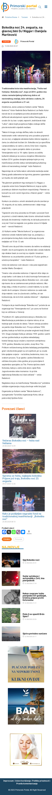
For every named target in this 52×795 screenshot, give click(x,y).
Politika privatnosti (40, 781)
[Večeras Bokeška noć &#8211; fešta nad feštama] (24, 426)
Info (24, 631)
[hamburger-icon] (46, 7)
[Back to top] (47, 774)
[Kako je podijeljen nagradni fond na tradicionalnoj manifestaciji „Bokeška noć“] (24, 499)
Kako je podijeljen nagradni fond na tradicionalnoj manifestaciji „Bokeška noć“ (23, 516)
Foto (24, 557)
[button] (39, 7)
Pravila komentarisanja (26, 783)
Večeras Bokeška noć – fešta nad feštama (20, 442)
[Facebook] (4, 532)
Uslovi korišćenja (23, 781)
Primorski (18, 539)
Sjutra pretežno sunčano (35, 633)
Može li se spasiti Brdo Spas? (33, 615)
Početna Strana (11, 17)
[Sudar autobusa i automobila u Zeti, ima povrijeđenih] (11, 578)
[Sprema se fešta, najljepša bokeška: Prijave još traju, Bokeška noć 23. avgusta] (24, 461)
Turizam (24, 17)
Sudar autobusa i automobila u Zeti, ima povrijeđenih (33, 578)
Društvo (26, 573)
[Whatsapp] (13, 532)
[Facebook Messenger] (23, 532)
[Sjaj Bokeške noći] (11, 560)
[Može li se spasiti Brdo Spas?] (11, 615)
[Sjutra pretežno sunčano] (11, 633)
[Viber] (18, 532)
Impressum (8, 781)
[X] (9, 532)
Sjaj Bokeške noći (31, 560)
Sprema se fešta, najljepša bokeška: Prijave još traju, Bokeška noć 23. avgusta (22, 478)
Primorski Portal (27, 41)
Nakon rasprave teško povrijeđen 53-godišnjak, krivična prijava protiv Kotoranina (35, 596)
